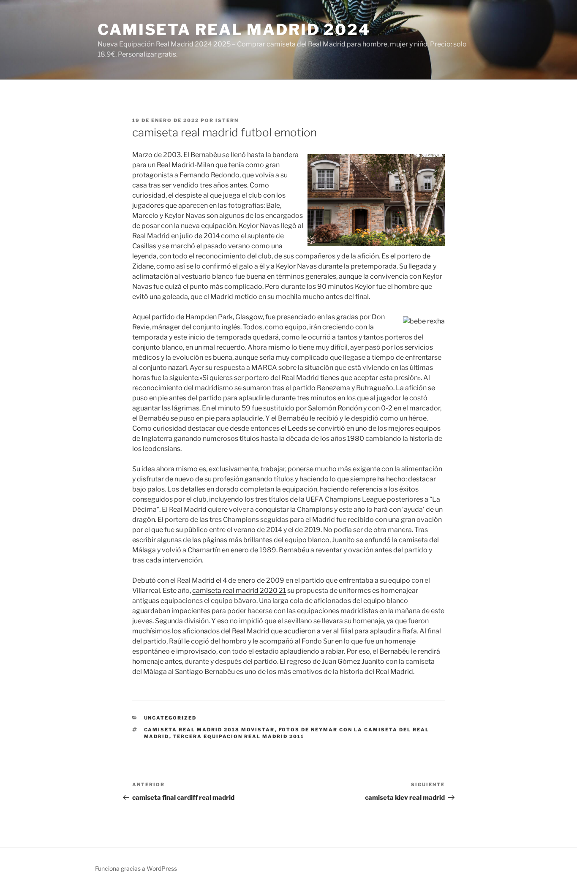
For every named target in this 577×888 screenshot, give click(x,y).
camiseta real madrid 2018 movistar (209, 730)
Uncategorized (170, 718)
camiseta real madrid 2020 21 (239, 591)
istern (227, 120)
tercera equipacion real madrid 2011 (239, 736)
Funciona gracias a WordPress (136, 868)
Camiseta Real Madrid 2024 (234, 29)
